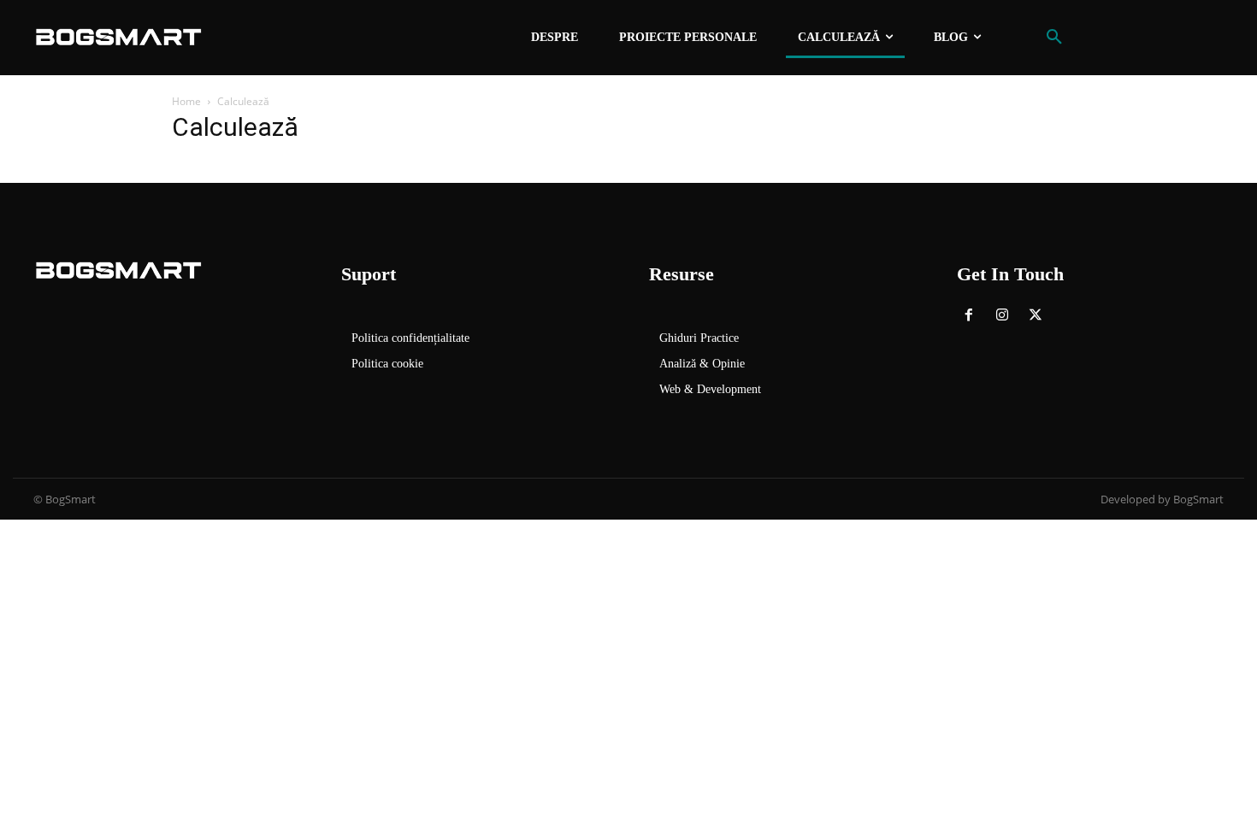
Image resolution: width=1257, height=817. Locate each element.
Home (186, 101)
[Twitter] (1036, 316)
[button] (1054, 37)
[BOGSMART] (118, 38)
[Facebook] (969, 316)
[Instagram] (1002, 316)
